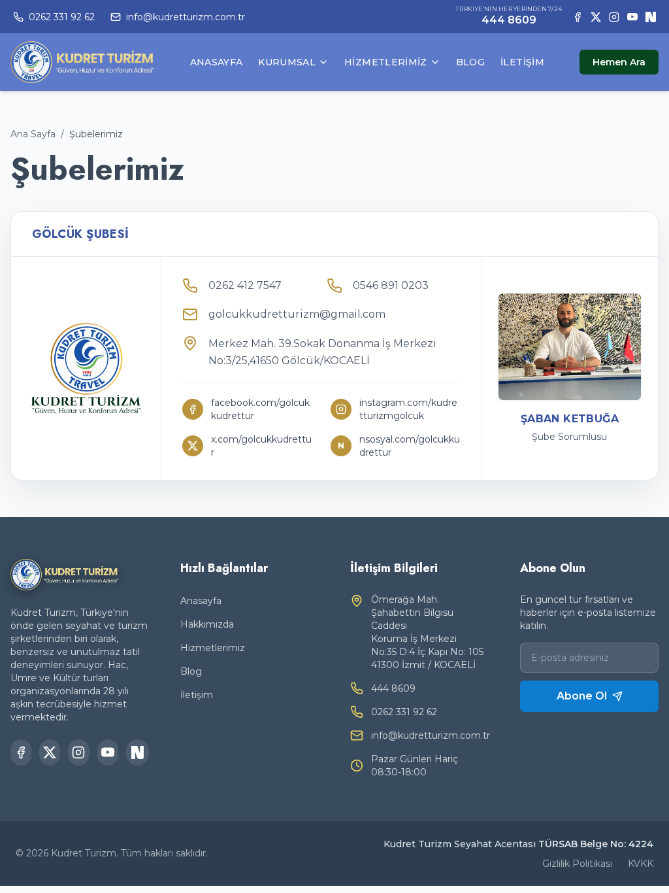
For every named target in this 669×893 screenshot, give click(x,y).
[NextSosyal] (650, 17)
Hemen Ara (619, 62)
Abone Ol (582, 696)
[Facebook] (577, 17)
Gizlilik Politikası (577, 863)
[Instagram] (614, 17)
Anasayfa (216, 62)
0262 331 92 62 (404, 712)
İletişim (522, 62)
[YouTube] (632, 17)
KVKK (640, 863)
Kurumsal (287, 62)
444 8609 (508, 20)
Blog (470, 62)
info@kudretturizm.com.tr (430, 735)
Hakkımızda (207, 624)
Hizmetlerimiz (385, 62)
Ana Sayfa (33, 134)
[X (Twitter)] (596, 17)
